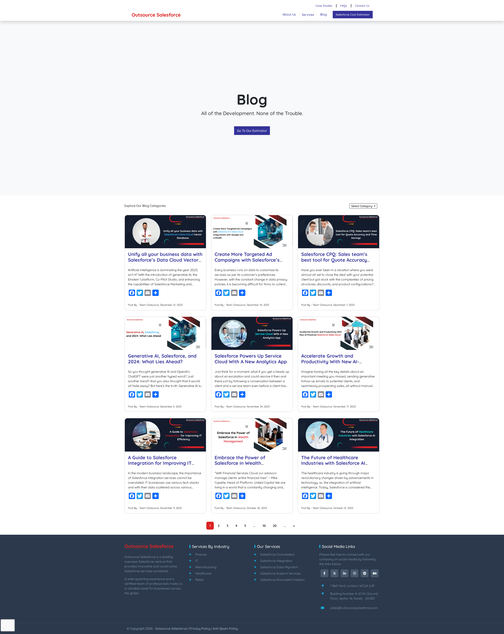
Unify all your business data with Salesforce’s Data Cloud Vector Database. (165, 260)
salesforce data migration (279, 567)
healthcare (203, 573)
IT (196, 561)
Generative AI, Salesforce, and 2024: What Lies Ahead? (162, 358)
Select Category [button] (362, 206)
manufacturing (205, 567)
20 (275, 526)
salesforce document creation (282, 580)
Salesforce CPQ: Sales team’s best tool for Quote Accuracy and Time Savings (334, 260)
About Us (289, 14)
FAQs (343, 5)
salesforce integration (276, 561)
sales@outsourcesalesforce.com (354, 608)
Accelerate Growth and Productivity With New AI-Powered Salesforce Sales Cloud (337, 361)
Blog (323, 14)
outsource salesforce (171, 628)
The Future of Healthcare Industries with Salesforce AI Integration (333, 463)
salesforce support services (280, 573)
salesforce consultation (277, 554)
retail (199, 580)
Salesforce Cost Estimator (353, 14)
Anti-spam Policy (225, 628)
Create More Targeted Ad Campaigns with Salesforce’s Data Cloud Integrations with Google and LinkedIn (247, 262)
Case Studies (324, 5)
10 (264, 526)
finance (201, 554)
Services (308, 15)
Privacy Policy (199, 628)
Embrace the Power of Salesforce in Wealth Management (240, 463)
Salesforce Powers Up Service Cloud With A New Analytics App (251, 358)
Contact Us (362, 5)
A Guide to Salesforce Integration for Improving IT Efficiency (160, 463)
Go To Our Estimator (252, 131)
